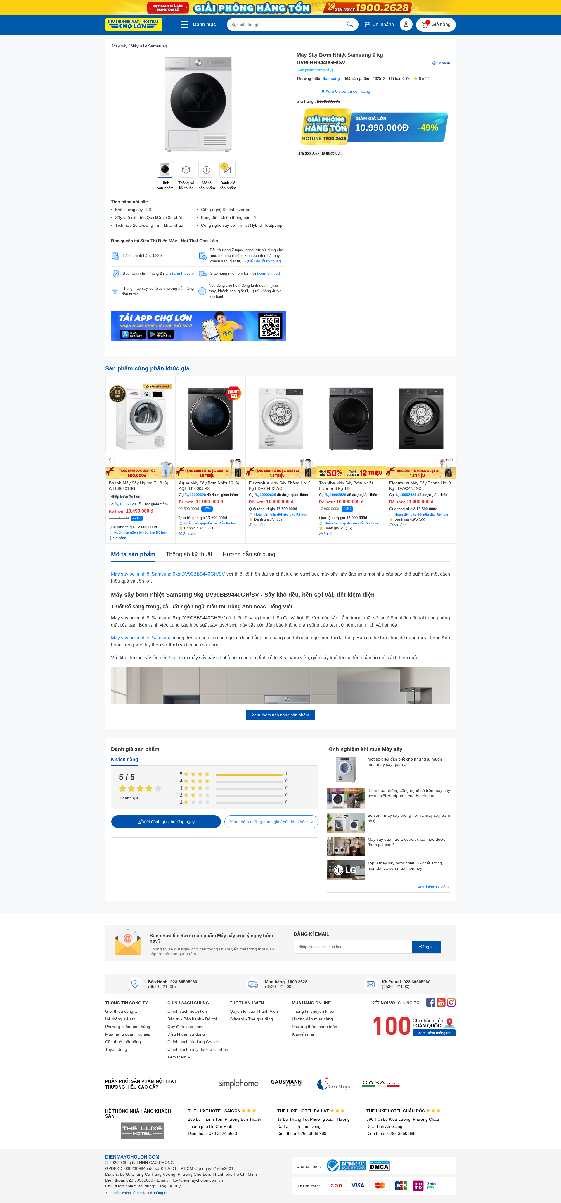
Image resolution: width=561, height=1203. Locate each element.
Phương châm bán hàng (127, 1026)
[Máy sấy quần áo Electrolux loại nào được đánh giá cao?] (346, 847)
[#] (346, 1171)
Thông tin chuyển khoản (314, 1011)
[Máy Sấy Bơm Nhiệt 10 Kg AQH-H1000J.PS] (210, 427)
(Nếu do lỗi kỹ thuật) (264, 261)
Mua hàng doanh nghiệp (127, 1034)
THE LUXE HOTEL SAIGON (215, 1110)
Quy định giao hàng (185, 1026)
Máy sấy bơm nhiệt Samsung (141, 637)
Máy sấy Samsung (149, 46)
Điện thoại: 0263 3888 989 (301, 1133)
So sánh (443, 63)
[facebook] (430, 1003)
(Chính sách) (183, 273)
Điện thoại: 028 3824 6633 (212, 1133)
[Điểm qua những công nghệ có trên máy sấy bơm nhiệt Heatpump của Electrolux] (346, 799)
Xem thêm (177, 1057)
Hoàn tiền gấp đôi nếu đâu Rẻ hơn (140, 532)
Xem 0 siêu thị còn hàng (347, 91)
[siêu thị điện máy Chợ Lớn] (133, 25)
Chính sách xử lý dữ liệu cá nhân (197, 1049)
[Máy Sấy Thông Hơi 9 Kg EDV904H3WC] (281, 427)
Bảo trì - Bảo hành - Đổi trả (192, 1019)
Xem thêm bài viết (432, 887)
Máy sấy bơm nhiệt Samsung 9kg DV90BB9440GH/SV (168, 574)
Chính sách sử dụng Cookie (193, 1041)
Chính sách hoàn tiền (187, 1011)
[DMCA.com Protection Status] (379, 1168)
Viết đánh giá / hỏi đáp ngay (169, 821)
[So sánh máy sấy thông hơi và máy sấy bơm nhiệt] (346, 823)
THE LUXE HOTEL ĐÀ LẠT (303, 1110)
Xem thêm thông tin (434, 1033)
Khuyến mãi (303, 1034)
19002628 (128, 504)
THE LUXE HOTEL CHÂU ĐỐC (396, 1110)
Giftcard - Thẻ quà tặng (251, 1019)
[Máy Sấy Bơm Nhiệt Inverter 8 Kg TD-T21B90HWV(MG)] (351, 427)
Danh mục (204, 24)
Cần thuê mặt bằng (123, 1041)
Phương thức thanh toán (314, 1026)
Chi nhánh (382, 24)
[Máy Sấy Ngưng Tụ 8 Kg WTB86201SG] (140, 427)
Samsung (331, 78)
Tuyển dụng (116, 1049)
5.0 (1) (424, 79)
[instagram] (451, 1003)
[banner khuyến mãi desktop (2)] (280, 7)
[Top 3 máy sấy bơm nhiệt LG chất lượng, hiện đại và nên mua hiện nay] (346, 870)
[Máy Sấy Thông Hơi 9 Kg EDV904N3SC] (421, 427)
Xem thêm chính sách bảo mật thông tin (136, 1193)
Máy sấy (119, 46)
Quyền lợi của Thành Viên (254, 1011)
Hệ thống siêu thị (120, 1019)
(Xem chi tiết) (268, 273)
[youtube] (441, 1003)
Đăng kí (426, 946)
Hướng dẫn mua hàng (312, 1019)
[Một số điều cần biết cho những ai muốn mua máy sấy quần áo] (346, 770)
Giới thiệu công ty (121, 1011)
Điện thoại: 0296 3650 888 (390, 1133)
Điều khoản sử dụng (186, 1034)
